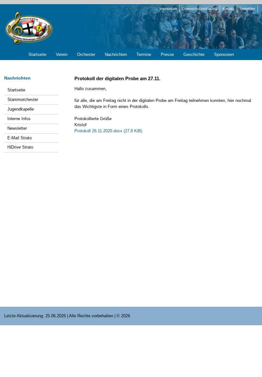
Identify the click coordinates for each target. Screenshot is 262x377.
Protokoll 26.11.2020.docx (108, 130)
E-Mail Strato (19, 137)
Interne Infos (19, 118)
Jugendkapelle (20, 109)
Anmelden (247, 9)
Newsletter (17, 128)
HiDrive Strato (20, 147)
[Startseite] (28, 27)
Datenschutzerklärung (199, 9)
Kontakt (228, 9)
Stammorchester (22, 99)
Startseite (16, 90)
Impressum (168, 9)
